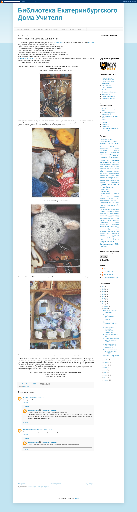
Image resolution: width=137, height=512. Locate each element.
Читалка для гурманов (108, 98)
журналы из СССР (104, 168)
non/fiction (26, 386)
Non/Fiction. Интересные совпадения (110, 311)
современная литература (109, 226)
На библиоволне (107, 90)
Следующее (22, 484)
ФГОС (108, 233)
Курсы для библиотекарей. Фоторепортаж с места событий (111, 317)
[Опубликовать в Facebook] (47, 384)
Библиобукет (105, 126)
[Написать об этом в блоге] (43, 384)
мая (104, 372)
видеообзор (103, 152)
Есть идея (107, 166)
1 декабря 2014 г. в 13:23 (49, 442)
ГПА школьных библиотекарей (109, 157)
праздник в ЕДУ (115, 209)
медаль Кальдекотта (106, 195)
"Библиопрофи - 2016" (108, 141)
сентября (106, 362)
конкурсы (102, 182)
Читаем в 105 (106, 131)
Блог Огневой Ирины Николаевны (108, 82)
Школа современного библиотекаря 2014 (109, 241)
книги (117, 177)
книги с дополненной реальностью (109, 179)
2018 (103, 294)
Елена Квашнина (33, 410)
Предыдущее (89, 484)
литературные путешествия (105, 190)
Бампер (117, 145)
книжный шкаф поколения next (109, 180)
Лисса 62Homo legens (29, 429)
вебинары (116, 150)
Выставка (116, 154)
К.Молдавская (104, 175)
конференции (115, 182)
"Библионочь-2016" (106, 139)
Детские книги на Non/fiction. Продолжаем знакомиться (108, 330)
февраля (106, 380)
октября (106, 360)
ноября (105, 308)
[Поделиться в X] (45, 384)
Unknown (106, 269)
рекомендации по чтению (107, 218)
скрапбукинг (116, 222)
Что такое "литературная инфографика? (111, 356)
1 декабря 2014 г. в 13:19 (49, 410)
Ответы (27, 406)
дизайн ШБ (116, 162)
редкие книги (113, 217)
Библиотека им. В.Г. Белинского (109, 146)
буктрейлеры (104, 150)
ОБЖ (101, 204)
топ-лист (91, 43)
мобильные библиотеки (106, 196)
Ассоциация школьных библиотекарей (108, 113)
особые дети (115, 204)
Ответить (25, 402)
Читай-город (105, 124)
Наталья (25, 397)
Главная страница (22, 29)
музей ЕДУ (114, 198)
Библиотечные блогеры (109, 148)
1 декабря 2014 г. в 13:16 (44, 429)
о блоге (117, 202)
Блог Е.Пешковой (107, 87)
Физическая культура (105, 237)
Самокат (117, 218)
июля (105, 367)
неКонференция (104, 200)
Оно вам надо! (106, 94)
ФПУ (113, 237)
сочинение (103, 228)
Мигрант (117, 195)
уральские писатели (112, 231)
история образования (113, 173)
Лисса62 (104, 122)
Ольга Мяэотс (107, 204)
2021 (103, 286)
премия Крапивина (107, 211)
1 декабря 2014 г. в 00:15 (36, 397)
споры (108, 228)
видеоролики (115, 152)
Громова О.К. (104, 160)
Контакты (64, 29)
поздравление (105, 209)
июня (105, 370)
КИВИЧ (104, 120)
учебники (102, 233)
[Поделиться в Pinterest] (49, 384)
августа (105, 365)
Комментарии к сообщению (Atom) (38, 487)
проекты (112, 213)
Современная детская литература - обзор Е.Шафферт (110, 351)
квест (117, 175)
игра (111, 168)
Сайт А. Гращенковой (108, 96)
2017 (103, 296)
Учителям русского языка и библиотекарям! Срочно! (111, 340)
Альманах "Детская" (106, 145)
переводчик (103, 207)
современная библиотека (109, 224)
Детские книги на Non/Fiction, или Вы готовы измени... (110, 323)
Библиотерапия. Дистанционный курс (108, 78)
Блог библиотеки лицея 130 (110, 128)
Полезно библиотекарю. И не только (44, 29)
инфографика (103, 173)
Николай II (115, 200)
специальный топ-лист (26, 58)
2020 (103, 289)
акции (117, 143)
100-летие (110, 143)
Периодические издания (113, 207)
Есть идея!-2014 (107, 85)
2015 (103, 301)
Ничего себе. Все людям (109, 92)
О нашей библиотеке (77, 29)
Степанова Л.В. (115, 228)
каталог (112, 175)
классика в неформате (107, 177)
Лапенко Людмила (109, 274)
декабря (106, 306)
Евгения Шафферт (106, 164)
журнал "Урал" (115, 166)
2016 (103, 299)
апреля (105, 375)
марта (105, 377)
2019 (103, 291)
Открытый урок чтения (107, 206)
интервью (116, 171)
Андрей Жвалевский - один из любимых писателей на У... (109, 345)
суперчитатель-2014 (105, 229)
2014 (103, 304)
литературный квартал (109, 193)
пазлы (117, 205)
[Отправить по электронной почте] (41, 384)
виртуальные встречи (106, 154)
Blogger (77, 498)
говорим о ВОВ (111, 156)
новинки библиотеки (107, 202)
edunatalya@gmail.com (111, 277)
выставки (103, 156)
